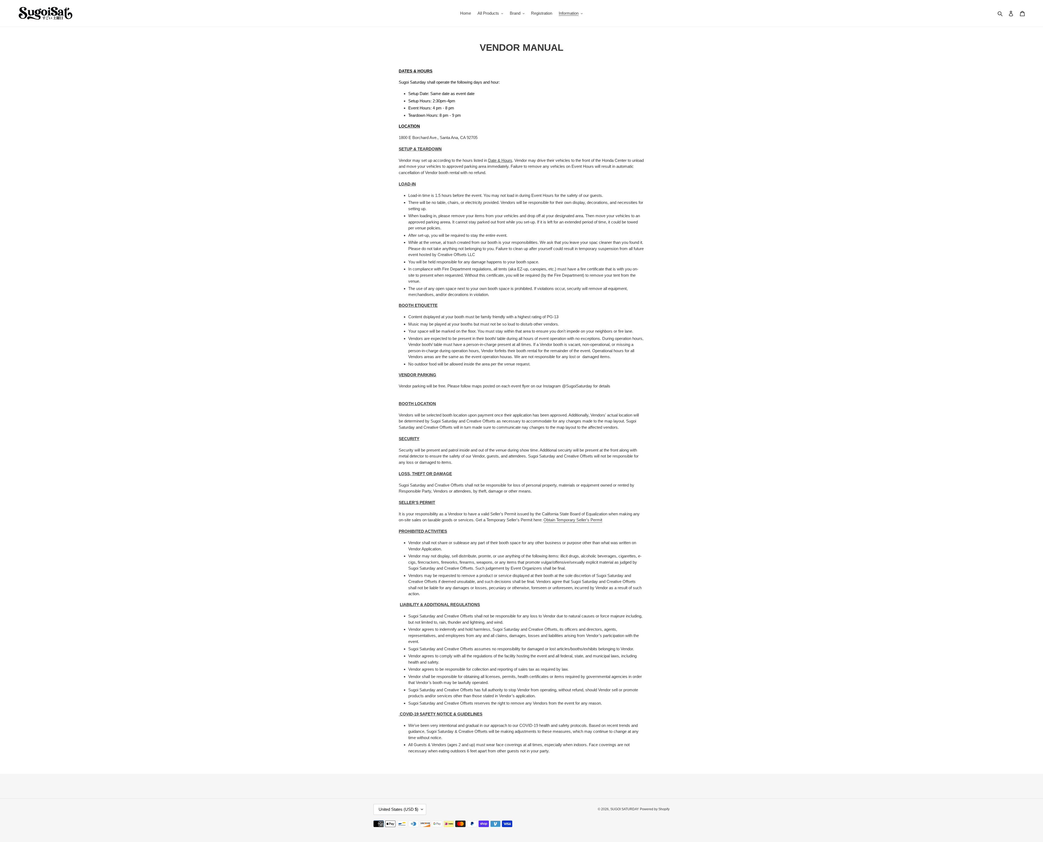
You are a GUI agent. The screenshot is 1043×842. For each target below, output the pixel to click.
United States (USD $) (398, 809)
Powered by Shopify (655, 809)
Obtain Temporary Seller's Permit (573, 520)
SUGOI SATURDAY (624, 809)
